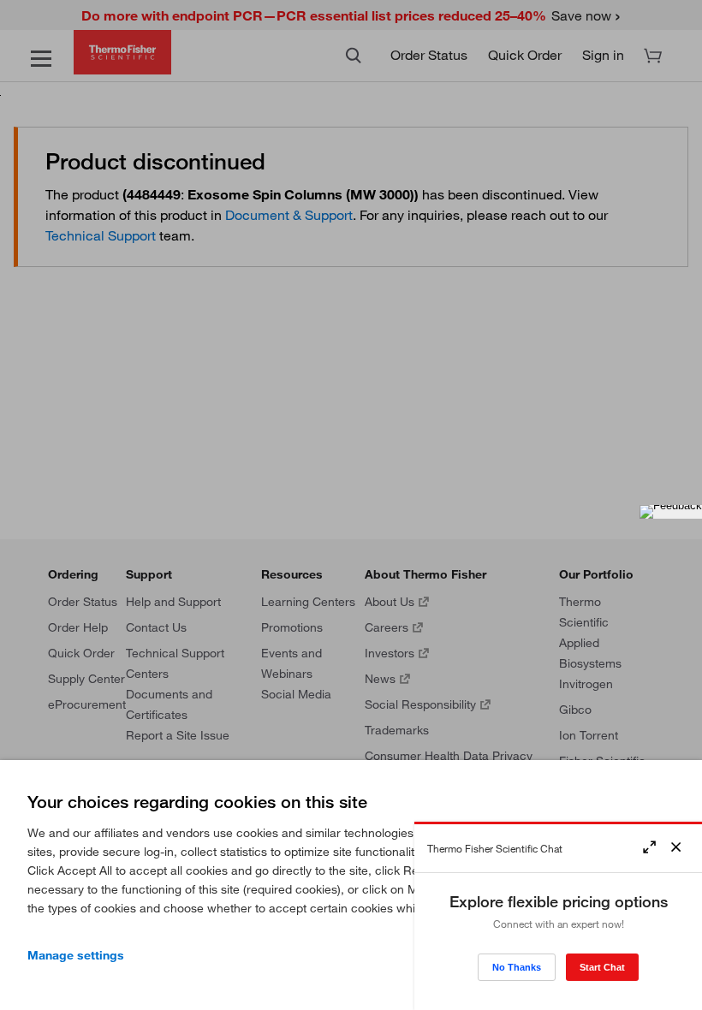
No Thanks (516, 967)
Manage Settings (75, 955)
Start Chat (602, 967)
